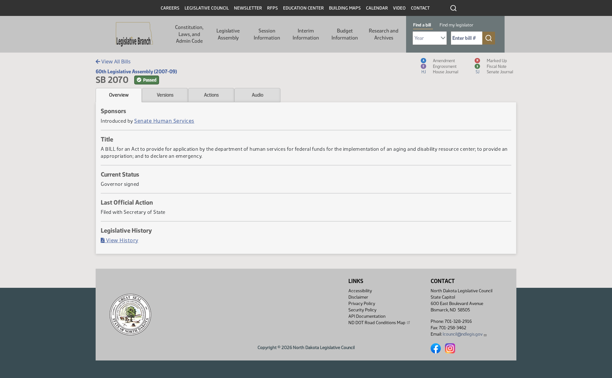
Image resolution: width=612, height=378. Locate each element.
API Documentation (366, 316)
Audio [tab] (257, 95)
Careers (170, 8)
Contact (420, 8)
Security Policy (362, 310)
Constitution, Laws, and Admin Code (189, 34)
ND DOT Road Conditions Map (376, 322)
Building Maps (345, 8)
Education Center (303, 8)
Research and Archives (383, 34)
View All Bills (115, 61)
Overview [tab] (118, 95)
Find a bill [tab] (422, 25)
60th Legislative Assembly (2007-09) (136, 72)
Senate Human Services (164, 120)
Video (399, 8)
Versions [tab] (165, 95)
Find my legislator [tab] (456, 25)
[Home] (134, 34)
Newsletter (248, 8)
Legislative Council (207, 8)
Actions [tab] (211, 95)
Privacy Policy (361, 303)
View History (121, 240)
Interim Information (306, 34)
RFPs (272, 8)
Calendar (377, 8)
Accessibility (360, 291)
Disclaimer (358, 297)
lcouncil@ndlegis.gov (463, 334)
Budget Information (345, 34)
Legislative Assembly (228, 34)
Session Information (267, 34)
